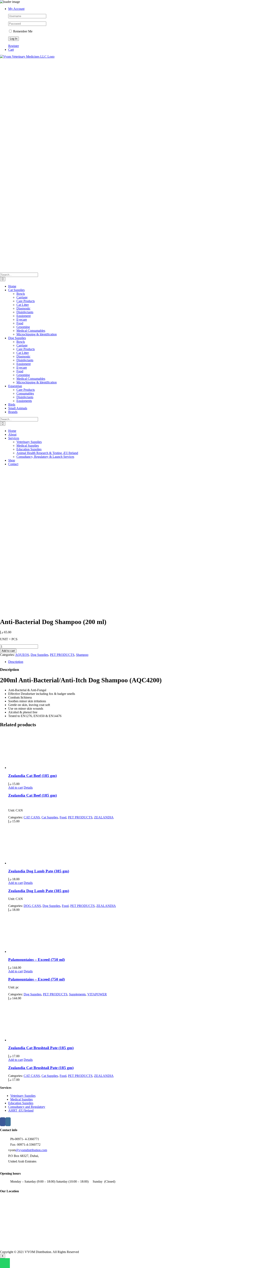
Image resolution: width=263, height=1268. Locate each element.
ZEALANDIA (104, 817)
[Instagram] (8, 1121)
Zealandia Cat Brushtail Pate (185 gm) (41, 1048)
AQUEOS (22, 654)
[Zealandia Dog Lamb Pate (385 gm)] (135, 844)
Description (15, 661)
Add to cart (8, 650)
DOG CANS (32, 906)
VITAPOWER (97, 994)
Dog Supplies (39, 654)
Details (28, 787)
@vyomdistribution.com (31, 1150)
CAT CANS (32, 817)
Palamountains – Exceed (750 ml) (36, 959)
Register (13, 46)
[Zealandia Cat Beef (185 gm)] (135, 751)
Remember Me (22, 31)
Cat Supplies (50, 817)
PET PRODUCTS (62, 654)
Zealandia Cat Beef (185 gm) (32, 775)
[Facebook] (2, 1121)
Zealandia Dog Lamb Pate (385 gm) (38, 871)
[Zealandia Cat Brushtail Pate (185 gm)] (135, 1021)
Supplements (77, 994)
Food (63, 817)
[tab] (135, 662)
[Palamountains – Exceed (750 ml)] (135, 933)
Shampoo (82, 654)
